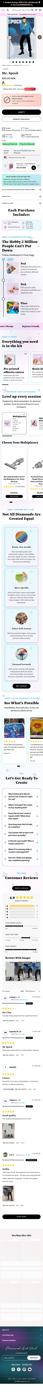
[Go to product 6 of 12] (21, 502)
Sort (22, 991)
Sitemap (24, 1378)
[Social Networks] (13, 1369)
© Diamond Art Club (14, 483)
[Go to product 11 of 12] (31, 502)
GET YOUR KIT (21, 686)
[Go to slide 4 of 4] (25, 766)
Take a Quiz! (15, 1364)
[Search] (32, 10)
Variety (21, 112)
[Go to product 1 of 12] (11, 502)
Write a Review (23, 889)
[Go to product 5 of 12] (19, 502)
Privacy (15, 1378)
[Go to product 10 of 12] (29, 502)
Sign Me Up (34, 1358)
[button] (40, 37)
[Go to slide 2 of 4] (21, 766)
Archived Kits (31, 1378)
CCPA (19, 1378)
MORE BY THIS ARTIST (21, 119)
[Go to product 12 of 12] (32, 502)
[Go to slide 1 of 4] (18, 766)
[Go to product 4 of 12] (17, 502)
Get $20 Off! (27, 1364)
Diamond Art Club (25, 1381)
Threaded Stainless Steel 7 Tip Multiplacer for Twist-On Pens (14, 479)
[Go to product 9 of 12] (27, 502)
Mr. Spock (26, 65)
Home (4, 65)
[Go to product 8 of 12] (25, 502)
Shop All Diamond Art (14, 65)
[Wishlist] (36, 10)
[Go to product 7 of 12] (23, 502)
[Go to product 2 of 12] (13, 502)
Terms (9, 1378)
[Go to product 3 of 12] (15, 502)
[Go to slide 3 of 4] (23, 766)
